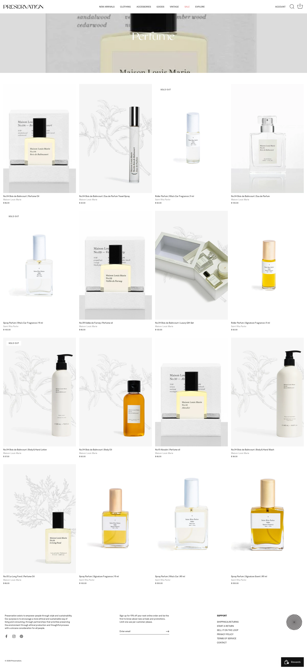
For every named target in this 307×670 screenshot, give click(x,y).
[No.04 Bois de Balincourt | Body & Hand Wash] (267, 392)
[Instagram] (14, 636)
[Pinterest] (21, 636)
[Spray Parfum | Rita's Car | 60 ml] (191, 518)
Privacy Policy (225, 634)
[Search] (291, 6)
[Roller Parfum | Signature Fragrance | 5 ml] (267, 265)
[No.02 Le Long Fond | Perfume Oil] (39, 518)
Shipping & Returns (228, 622)
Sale (187, 6)
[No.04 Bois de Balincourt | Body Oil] (115, 392)
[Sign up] (167, 631)
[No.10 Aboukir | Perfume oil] (191, 392)
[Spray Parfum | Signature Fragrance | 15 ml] (115, 518)
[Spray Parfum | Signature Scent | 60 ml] (267, 518)
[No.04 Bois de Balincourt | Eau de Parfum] (267, 138)
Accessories (144, 6)
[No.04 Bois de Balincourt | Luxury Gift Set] (191, 265)
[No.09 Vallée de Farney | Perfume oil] (115, 265)
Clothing (125, 6)
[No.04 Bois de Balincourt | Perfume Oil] (39, 138)
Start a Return (225, 626)
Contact (222, 642)
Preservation (16, 661)
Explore (200, 6)
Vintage (174, 6)
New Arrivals (106, 6)
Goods (160, 6)
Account (280, 6)
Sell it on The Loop (227, 630)
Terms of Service (226, 638)
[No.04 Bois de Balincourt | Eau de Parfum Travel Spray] (115, 138)
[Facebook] (6, 636)
